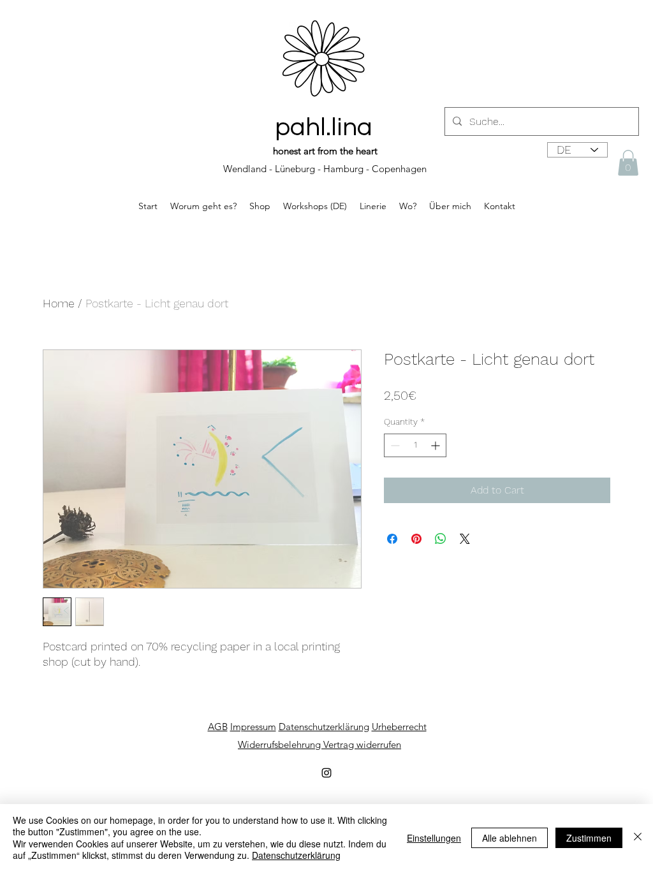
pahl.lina (323, 127)
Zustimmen (589, 837)
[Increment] (436, 445)
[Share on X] (465, 538)
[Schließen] (637, 837)
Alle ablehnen (509, 837)
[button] (628, 163)
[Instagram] (326, 772)
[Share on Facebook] (392, 538)
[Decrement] (394, 445)
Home (59, 303)
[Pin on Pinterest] (416, 538)
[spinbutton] (415, 445)
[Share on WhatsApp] (440, 538)
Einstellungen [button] (434, 837)
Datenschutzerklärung (296, 855)
